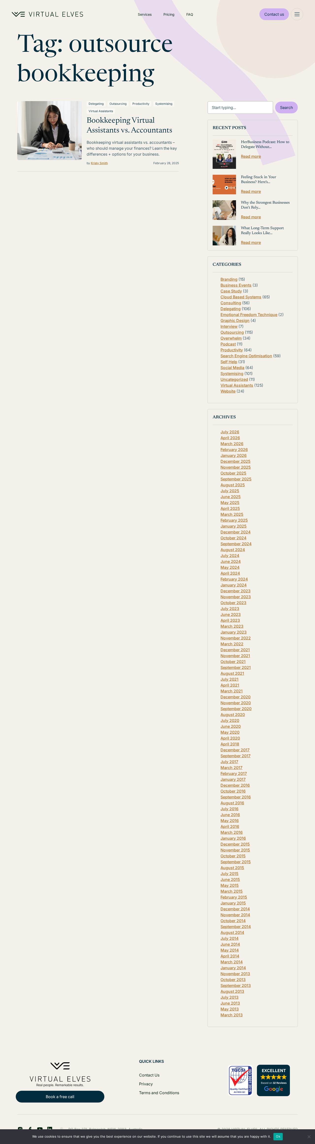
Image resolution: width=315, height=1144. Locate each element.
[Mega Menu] (297, 14)
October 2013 (233, 979)
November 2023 (235, 596)
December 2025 (235, 461)
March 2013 (231, 1014)
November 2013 (235, 973)
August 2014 (232, 932)
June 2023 (230, 614)
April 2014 (229, 956)
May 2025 (229, 502)
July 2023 (229, 608)
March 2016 (231, 832)
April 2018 (229, 744)
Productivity (140, 104)
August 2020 (232, 714)
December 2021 (235, 649)
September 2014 (235, 926)
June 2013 (230, 1003)
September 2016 (235, 797)
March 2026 (231, 443)
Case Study (231, 291)
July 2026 (229, 431)
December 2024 (235, 532)
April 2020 (230, 738)
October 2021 (233, 661)
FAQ (189, 14)
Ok (278, 1136)
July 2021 (229, 679)
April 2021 (229, 685)
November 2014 (235, 914)
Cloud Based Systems (240, 296)
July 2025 (229, 490)
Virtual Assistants (101, 111)
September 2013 (235, 985)
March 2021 (231, 691)
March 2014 (231, 961)
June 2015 (230, 879)
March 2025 (231, 514)
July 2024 (229, 555)
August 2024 (232, 549)
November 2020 (235, 702)
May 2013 (229, 1009)
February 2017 (233, 773)
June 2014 (230, 944)
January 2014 (233, 967)
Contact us (274, 14)
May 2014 (229, 950)
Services (145, 14)
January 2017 (233, 779)
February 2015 (233, 897)
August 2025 (232, 484)
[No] (308, 1136)
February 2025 (234, 520)
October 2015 (233, 855)
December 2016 (235, 785)
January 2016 (233, 838)
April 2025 (230, 508)
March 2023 (231, 626)
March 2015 (231, 891)
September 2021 (235, 667)
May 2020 (229, 732)
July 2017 (229, 761)
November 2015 (235, 850)
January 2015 (233, 903)
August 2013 (232, 991)
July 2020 (229, 720)
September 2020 (236, 708)
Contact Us (149, 1075)
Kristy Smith (99, 163)
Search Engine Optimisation (246, 355)
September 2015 (235, 861)
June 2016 (230, 814)
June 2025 (230, 496)
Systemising (163, 104)
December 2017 (235, 749)
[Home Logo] (47, 14)
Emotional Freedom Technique (248, 314)
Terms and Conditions (159, 1092)
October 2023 (233, 602)
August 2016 (232, 802)
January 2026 (233, 455)
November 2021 (235, 655)
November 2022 (235, 638)
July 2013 (229, 997)
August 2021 (232, 673)
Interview (228, 326)
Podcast (228, 344)
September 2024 (236, 543)
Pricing (168, 14)
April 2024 (230, 573)
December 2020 (235, 696)
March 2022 (231, 643)
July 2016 (229, 808)
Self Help (228, 361)
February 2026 (234, 449)
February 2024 (234, 579)
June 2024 (230, 561)
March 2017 (231, 767)
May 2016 (229, 820)
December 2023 (235, 590)
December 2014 (235, 908)
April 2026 (230, 437)
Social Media (232, 367)
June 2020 (230, 726)
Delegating (96, 104)
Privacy (146, 1083)
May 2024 (229, 567)
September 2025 (236, 479)
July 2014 (229, 938)
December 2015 (235, 844)
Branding (228, 279)
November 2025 (235, 467)
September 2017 (235, 755)
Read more (251, 156)
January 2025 (233, 526)
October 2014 (233, 920)
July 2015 (229, 873)
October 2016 (233, 791)
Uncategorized (234, 379)
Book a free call (60, 1096)
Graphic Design (235, 320)
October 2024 (233, 537)
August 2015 (232, 867)
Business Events (236, 285)
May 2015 (229, 885)
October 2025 (233, 473)
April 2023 (230, 620)
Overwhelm (231, 338)
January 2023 (233, 632)
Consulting (230, 302)
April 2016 (229, 826)
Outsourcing (118, 104)
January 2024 (233, 585)
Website (228, 391)
